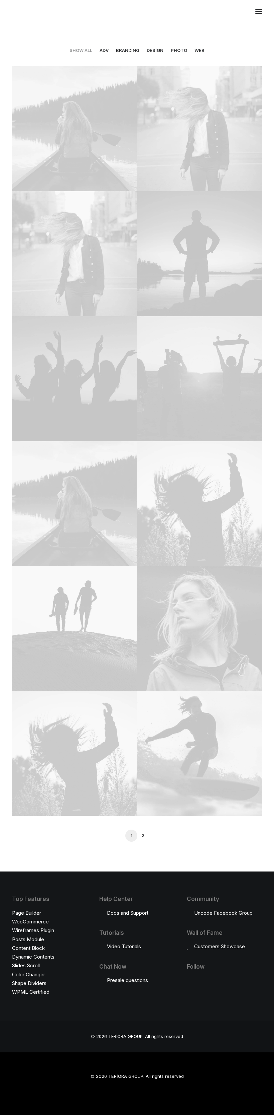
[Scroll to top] (261, 1102)
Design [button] (155, 50)
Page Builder (26, 913)
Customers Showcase (219, 946)
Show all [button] (81, 50)
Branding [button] (127, 50)
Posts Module (28, 939)
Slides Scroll (26, 965)
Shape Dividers (29, 983)
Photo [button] (179, 50)
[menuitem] (80, 50)
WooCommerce (30, 921)
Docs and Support (127, 913)
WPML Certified (30, 992)
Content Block (28, 948)
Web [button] (199, 50)
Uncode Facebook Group (223, 913)
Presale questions (127, 980)
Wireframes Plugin (33, 930)
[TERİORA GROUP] (25, 11)
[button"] (189, 979)
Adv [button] (104, 50)
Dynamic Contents (33, 957)
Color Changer (28, 974)
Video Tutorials (124, 946)
